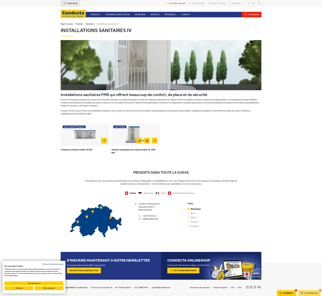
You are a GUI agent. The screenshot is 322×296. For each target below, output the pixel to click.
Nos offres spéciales (177, 3)
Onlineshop (72, 3)
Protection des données (200, 287)
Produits (79, 24)
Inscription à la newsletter (84, 270)
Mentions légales (220, 287)
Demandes (289, 292)
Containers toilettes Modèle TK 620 (76, 150)
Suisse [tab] (133, 193)
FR (259, 3)
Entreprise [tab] (140, 14)
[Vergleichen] (139, 140)
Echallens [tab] (195, 226)
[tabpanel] (161, 221)
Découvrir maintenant (185, 270)
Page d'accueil (67, 24)
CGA (240, 287)
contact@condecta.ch (160, 287)
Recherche (236, 3)
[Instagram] (251, 287)
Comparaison (312, 292)
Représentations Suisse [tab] (183, 193)
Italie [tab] (163, 193)
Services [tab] (155, 14)
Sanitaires (90, 24)
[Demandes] (147, 140)
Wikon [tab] (193, 217)
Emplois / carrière (218, 3)
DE (253, 3)
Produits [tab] (95, 14)
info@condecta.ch (150, 219)
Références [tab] (170, 14)
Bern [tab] (193, 213)
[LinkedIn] (255, 287)
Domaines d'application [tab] (117, 14)
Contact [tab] (185, 14)
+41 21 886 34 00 (141, 287)
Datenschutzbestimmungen (53, 264)
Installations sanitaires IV (108, 24)
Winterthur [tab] (196, 209)
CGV (233, 287)
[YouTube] (259, 287)
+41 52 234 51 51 (149, 216)
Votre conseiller (198, 3)
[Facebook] (247, 287)
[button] (81, 127)
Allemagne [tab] (148, 193)
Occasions (253, 14)
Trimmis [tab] (194, 222)
